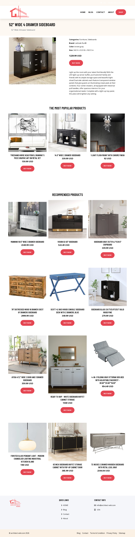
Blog (90, 12)
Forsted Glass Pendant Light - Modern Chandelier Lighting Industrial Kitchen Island (27, 458)
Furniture (83, 39)
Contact (100, 12)
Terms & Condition (97, 533)
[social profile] (19, 3)
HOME (82, 12)
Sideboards (92, 39)
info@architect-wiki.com (116, 3)
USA (104, 3)
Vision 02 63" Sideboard (68, 241)
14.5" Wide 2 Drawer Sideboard (67, 155)
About (111, 12)
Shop (121, 12)
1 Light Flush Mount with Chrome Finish (108, 155)
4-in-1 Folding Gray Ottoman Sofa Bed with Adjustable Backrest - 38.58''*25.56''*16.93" (107, 380)
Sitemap (122, 533)
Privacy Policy (112, 533)
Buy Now (76, 63)
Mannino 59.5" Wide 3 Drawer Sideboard (27, 241)
